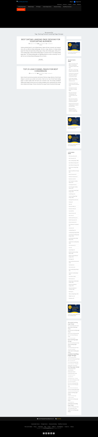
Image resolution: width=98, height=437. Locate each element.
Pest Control (71, 267)
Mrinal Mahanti (42, 43)
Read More (41, 59)
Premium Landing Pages (73, 272)
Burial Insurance (72, 174)
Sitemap (72, 426)
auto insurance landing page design (73, 331)
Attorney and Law (72, 156)
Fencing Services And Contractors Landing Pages (73, 89)
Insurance (71, 228)
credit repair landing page (71, 349)
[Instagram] (49, 433)
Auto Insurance (72, 158)
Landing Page (71, 230)
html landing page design (71, 363)
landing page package (71, 378)
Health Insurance (72, 219)
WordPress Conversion (67, 6)
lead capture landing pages (71, 381)
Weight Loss (71, 296)
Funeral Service (72, 213)
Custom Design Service (47, 6)
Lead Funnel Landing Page (74, 241)
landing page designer (71, 371)
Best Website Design (73, 162)
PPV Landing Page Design (74, 269)
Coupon (49, 426)
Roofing (70, 291)
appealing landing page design (72, 328)
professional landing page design (73, 404)
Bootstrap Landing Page (73, 167)
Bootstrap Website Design (74, 170)
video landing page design (72, 408)
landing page (76, 363)
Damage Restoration (73, 199)
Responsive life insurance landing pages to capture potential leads (74, 105)
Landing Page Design (22, 6)
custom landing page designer (72, 357)
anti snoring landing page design (73, 325)
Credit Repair (71, 193)
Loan (70, 247)
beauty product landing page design (73, 333)
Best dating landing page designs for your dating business (40, 40)
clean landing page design (72, 345)
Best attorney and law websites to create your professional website (73, 100)
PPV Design (38, 6)
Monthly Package (21, 9)
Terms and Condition (28, 426)
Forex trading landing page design (73, 362)
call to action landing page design (73, 342)
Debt (70, 204)
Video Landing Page (72, 293)
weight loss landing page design (73, 410)
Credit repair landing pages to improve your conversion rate (73, 79)
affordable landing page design (73, 323)
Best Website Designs (73, 165)
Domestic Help (72, 208)
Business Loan (71, 178)
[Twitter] (46, 433)
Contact (74, 4)
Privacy (35, 426)
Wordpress (71, 298)
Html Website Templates (74, 224)
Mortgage (71, 259)
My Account (59, 4)
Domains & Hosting (57, 6)
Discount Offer (71, 206)
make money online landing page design (73, 385)
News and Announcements (74, 261)
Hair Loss (70, 215)
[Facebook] (44, 433)
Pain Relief (71, 264)
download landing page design (74, 358)
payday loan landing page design (73, 399)
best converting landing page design (73, 335)
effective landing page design (71, 360)
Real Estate (71, 278)
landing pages (76, 378)
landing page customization (72, 365)
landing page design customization (72, 369)
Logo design (71, 249)
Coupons (69, 4)
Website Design (31, 6)
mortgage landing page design (72, 395)
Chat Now (59, 418)
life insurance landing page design (73, 383)
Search (79, 4)
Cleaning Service (72, 184)
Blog (45, 426)
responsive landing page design (73, 406)
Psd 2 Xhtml (71, 276)
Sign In (72, 1)
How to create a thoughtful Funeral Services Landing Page (73, 110)
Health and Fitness (72, 217)
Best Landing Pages (72, 160)
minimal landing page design (73, 389)
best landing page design (73, 340)
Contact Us (67, 426)
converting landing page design (73, 347)
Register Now (78, 1)
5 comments (49, 73)
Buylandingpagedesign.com (48, 428)
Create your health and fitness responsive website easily (74, 84)
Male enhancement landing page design (73, 387)
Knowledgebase (60, 426)
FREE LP (54, 426)
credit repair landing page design (73, 351)
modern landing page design (72, 393)
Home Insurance (72, 222)
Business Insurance (72, 176)
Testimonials (40, 426)
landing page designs (70, 376)
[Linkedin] (51, 433)
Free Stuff (70, 211)
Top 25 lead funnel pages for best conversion (40, 70)
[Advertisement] (49, 19)
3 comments (50, 43)
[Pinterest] (54, 433)
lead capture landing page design (73, 379)
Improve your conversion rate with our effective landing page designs (73, 75)
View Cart (65, 4)
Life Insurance (71, 245)
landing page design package (72, 373)
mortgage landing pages (71, 397)
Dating (70, 202)
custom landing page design (73, 354)
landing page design (73, 367)
